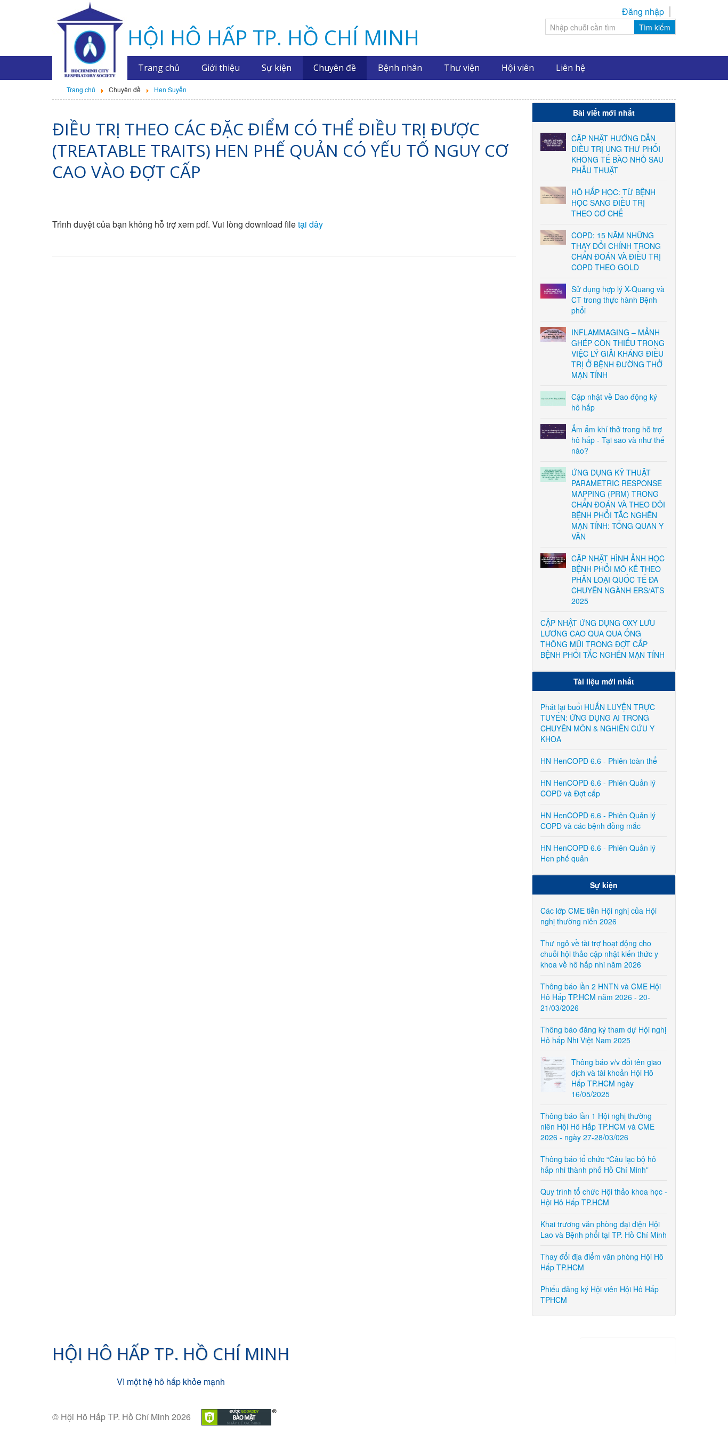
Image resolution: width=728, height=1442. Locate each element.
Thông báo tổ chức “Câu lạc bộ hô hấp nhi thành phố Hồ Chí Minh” (598, 1164)
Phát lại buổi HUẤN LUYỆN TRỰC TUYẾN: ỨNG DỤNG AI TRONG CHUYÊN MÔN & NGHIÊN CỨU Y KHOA (597, 723)
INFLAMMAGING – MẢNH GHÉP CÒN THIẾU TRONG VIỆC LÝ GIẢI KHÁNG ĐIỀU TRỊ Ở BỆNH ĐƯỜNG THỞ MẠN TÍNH (618, 353)
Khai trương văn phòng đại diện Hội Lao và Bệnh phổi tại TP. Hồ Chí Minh (603, 1229)
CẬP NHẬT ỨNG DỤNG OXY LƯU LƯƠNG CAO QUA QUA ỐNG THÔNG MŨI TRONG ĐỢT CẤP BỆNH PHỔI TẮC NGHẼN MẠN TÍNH (602, 638)
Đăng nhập (643, 11)
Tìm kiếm (654, 27)
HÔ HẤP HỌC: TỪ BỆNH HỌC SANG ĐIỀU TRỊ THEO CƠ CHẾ (613, 203)
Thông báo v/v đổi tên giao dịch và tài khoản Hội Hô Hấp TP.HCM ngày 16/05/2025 (616, 1078)
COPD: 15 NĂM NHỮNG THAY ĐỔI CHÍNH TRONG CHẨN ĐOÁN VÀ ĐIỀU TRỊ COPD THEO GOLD (616, 251)
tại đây (310, 224)
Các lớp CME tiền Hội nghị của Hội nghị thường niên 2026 (598, 916)
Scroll (701, 1415)
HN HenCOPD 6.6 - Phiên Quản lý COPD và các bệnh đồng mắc (598, 820)
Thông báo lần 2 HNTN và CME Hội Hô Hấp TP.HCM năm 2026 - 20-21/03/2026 (600, 997)
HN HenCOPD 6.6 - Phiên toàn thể (598, 760)
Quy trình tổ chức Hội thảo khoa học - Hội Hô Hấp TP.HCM (603, 1196)
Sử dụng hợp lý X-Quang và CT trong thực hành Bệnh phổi (618, 300)
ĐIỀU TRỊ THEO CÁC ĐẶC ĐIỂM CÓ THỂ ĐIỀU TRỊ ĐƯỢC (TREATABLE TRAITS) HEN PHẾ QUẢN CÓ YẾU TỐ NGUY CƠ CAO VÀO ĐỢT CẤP (280, 150)
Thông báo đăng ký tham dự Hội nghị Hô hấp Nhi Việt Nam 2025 (603, 1034)
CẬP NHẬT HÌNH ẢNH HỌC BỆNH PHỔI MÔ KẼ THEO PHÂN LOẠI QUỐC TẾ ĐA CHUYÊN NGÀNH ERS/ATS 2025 (618, 579)
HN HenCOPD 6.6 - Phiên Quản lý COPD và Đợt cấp (598, 788)
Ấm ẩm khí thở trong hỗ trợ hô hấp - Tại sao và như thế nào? (618, 440)
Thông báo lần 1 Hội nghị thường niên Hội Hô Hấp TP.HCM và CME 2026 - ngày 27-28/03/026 (597, 1126)
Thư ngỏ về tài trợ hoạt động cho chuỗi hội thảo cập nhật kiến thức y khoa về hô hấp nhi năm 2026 (599, 954)
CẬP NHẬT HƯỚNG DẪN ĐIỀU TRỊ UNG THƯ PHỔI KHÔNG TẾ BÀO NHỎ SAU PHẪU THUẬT (617, 154)
